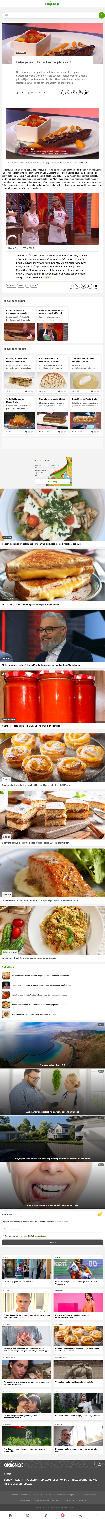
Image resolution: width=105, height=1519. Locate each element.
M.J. (21, 93)
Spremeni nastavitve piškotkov (66, 1495)
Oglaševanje (13, 1495)
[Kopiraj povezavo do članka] (86, 92)
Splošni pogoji (24, 1500)
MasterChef (11, 286)
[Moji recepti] (63, 1515)
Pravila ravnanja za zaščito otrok (47, 1500)
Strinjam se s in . (26, 1236)
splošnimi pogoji (22, 1236)
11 (27, 286)
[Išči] (102, 15)
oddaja (20, 286)
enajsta (34, 286)
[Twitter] (67, 92)
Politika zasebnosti (89, 1495)
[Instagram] (99, 1464)
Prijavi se (52, 1242)
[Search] (10, 1515)
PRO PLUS (37, 1495)
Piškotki (48, 1495)
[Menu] (96, 1515)
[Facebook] (61, 92)
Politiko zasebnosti (38, 1236)
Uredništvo (25, 1495)
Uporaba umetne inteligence (74, 1500)
